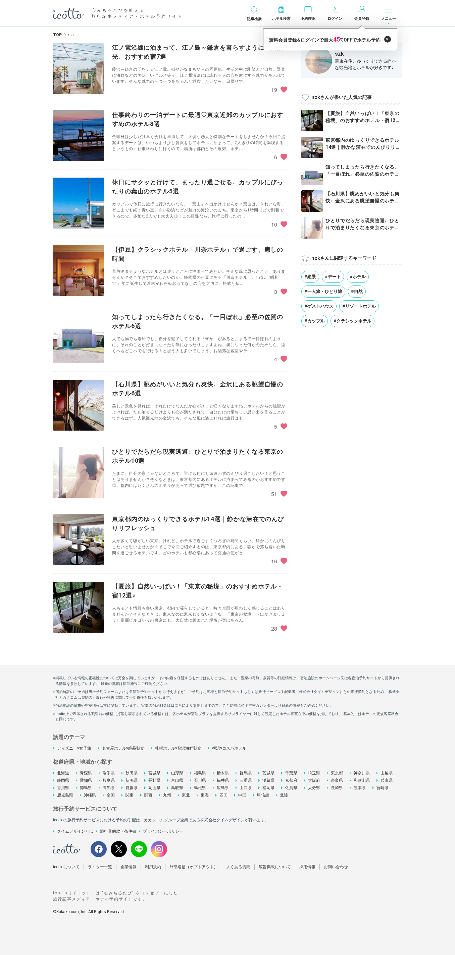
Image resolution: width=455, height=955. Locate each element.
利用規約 (153, 867)
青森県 (86, 773)
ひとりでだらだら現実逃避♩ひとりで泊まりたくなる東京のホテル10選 (362, 227)
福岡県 (268, 787)
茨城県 (268, 773)
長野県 (154, 780)
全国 (111, 795)
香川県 (63, 787)
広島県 (223, 787)
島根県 (200, 787)
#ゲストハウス (319, 306)
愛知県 (86, 780)
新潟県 (131, 780)
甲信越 (263, 795)
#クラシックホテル (352, 320)
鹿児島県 (65, 795)
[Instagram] (159, 849)
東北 (186, 795)
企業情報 (128, 867)
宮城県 (154, 773)
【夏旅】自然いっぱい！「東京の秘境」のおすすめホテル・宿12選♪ (362, 120)
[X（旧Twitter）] (119, 849)
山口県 (246, 787)
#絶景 (310, 276)
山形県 (177, 773)
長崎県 (337, 787)
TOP (57, 35)
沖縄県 (90, 795)
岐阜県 (109, 780)
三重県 (246, 780)
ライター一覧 (100, 867)
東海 (205, 795)
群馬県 (246, 773)
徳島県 (86, 787)
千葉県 (291, 773)
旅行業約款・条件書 (118, 831)
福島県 (200, 773)
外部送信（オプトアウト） (193, 867)
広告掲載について (275, 867)
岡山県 (154, 787)
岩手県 (109, 773)
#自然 (357, 291)
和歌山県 (362, 780)
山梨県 (387, 773)
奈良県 (337, 780)
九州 (167, 795)
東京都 (337, 773)
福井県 (223, 780)
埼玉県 (314, 773)
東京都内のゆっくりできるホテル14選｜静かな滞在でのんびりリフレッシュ (362, 147)
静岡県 (63, 780)
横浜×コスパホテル (229, 748)
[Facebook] (99, 849)
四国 (223, 795)
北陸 (284, 795)
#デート (333, 276)
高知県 (109, 787)
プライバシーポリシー (163, 831)
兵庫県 (387, 780)
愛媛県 (131, 787)
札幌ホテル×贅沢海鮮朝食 (178, 748)
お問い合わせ (336, 867)
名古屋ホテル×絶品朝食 (123, 748)
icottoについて (66, 867)
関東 (129, 795)
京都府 (291, 780)
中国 (242, 795)
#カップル (314, 320)
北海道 (63, 773)
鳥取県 (177, 787)
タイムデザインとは (75, 831)
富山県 (177, 780)
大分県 (314, 787)
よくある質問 (238, 867)
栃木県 (223, 773)
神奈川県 (362, 773)
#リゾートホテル (359, 306)
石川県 (200, 780)
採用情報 (307, 867)
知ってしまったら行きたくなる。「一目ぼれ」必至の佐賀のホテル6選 (362, 174)
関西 (148, 795)
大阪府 (314, 780)
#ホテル (358, 276)
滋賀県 (268, 780)
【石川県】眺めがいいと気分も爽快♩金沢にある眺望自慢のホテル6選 (362, 200)
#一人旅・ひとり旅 (323, 291)
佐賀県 (291, 787)
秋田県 (131, 773)
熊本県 (360, 787)
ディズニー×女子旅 (74, 748)
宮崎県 (382, 787)
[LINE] (139, 849)
